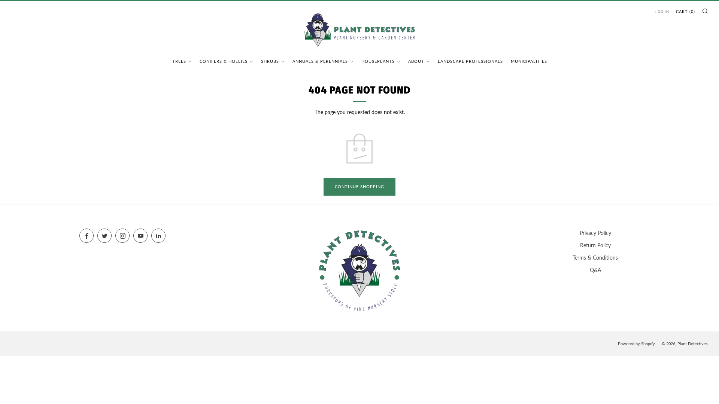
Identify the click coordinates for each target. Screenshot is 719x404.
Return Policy (595, 245)
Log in (662, 12)
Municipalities (529, 61)
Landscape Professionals (470, 61)
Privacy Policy (595, 233)
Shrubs (270, 61)
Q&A (595, 270)
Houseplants (378, 61)
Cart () (685, 11)
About (416, 61)
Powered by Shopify (636, 343)
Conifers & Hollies (224, 61)
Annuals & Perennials (320, 61)
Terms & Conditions (595, 257)
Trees (179, 61)
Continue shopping (359, 186)
